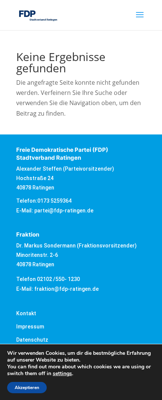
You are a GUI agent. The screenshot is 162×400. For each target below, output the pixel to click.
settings (62, 373)
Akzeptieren (27, 388)
